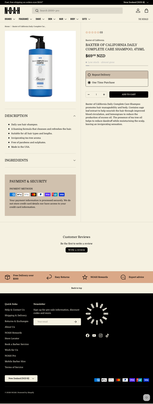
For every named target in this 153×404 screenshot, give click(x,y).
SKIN (50, 19)
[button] (146, 10)
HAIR (61, 19)
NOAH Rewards (13, 332)
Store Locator (12, 338)
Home (7, 26)
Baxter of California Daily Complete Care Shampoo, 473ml (29, 26)
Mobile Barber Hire (15, 361)
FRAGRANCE (24, 19)
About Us (10, 327)
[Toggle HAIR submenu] (65, 19)
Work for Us (11, 350)
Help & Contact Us (15, 309)
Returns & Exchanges (16, 321)
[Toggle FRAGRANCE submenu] (31, 19)
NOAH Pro (10, 355)
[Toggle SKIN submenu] (54, 19)
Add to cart (129, 94)
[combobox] (77, 10)
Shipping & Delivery (16, 315)
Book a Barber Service (17, 344)
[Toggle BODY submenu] (77, 19)
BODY (72, 19)
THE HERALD (143, 19)
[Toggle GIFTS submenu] (89, 19)
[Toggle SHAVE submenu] (43, 19)
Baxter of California (95, 40)
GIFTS (84, 19)
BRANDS (8, 19)
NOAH (14, 393)
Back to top (76, 288)
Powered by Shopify (25, 393)
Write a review (76, 250)
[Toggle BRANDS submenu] (14, 19)
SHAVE (38, 19)
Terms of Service (14, 367)
